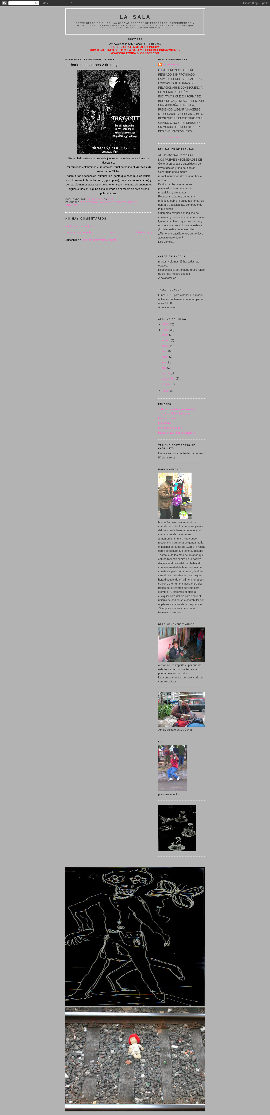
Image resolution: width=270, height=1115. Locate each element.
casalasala (170, 64)
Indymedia (164, 423)
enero (165, 334)
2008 (166, 330)
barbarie (106, 202)
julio (164, 367)
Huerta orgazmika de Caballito (176, 432)
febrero (166, 340)
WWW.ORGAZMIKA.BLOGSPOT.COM (135, 53)
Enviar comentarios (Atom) (99, 239)
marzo (166, 345)
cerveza (121, 202)
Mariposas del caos (170, 427)
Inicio (112, 232)
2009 (166, 390)
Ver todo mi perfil (171, 137)
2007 (166, 324)
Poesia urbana (167, 418)
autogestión (90, 202)
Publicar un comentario (79, 226)
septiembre (169, 378)
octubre (166, 384)
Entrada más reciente (78, 232)
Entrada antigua (142, 232)
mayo (165, 356)
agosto (166, 373)
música (133, 202)
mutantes (71, 205)
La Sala (135, 17)
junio (165, 362)
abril (164, 351)
